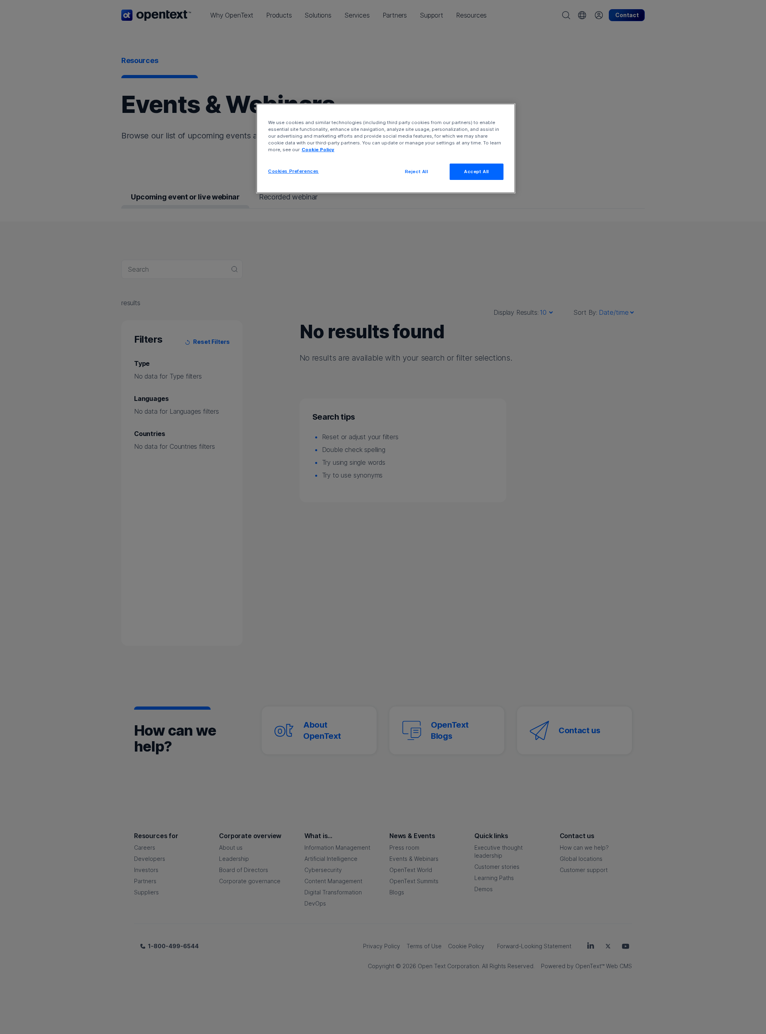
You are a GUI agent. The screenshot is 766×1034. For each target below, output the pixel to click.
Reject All (416, 171)
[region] (385, 148)
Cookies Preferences (293, 171)
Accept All (476, 171)
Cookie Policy (318, 149)
